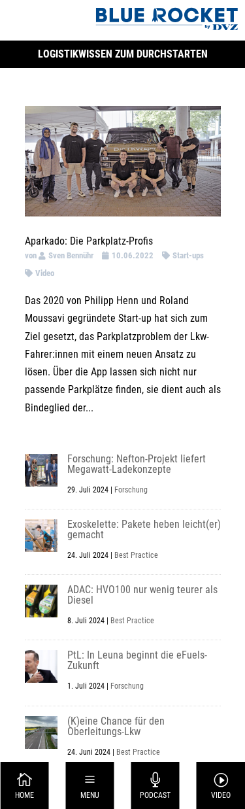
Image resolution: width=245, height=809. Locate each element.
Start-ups (188, 255)
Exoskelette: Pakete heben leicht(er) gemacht (144, 529)
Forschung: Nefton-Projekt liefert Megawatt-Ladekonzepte (136, 464)
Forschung (131, 489)
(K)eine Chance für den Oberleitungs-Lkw (116, 726)
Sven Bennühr (70, 255)
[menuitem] (24, 785)
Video (44, 273)
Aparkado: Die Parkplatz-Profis (89, 241)
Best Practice (136, 555)
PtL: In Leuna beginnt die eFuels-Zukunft (137, 660)
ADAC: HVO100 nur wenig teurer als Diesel (142, 594)
